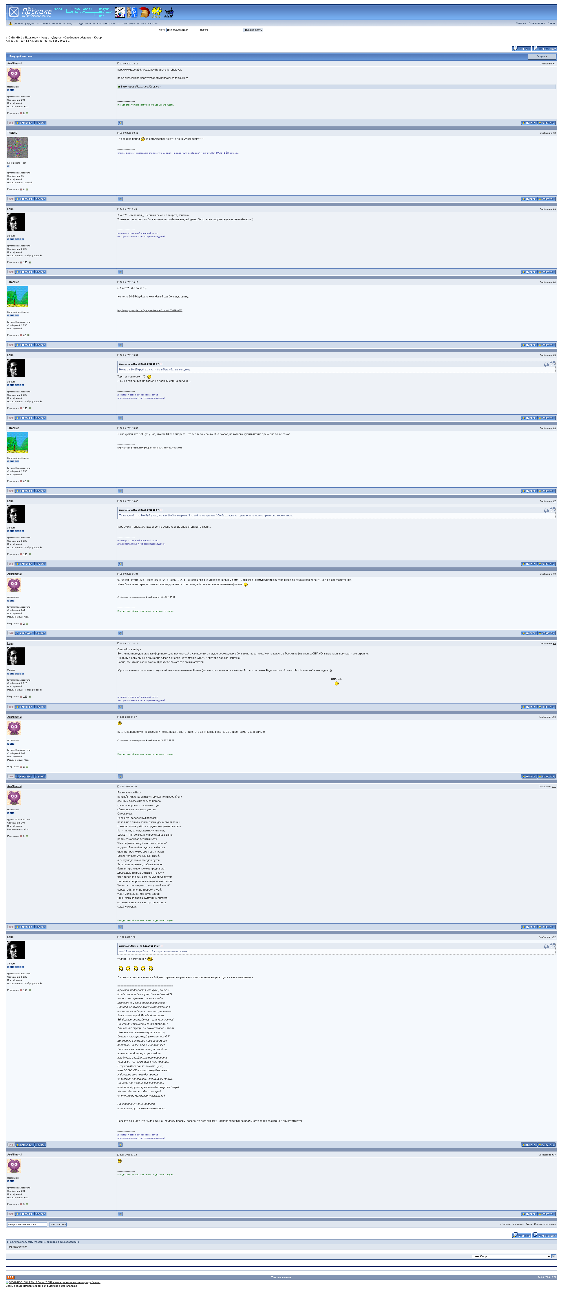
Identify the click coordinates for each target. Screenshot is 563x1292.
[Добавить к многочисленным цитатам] (529, 122)
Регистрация (537, 23)
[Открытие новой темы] (544, 48)
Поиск (552, 23)
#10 (554, 717)
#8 (554, 574)
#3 (554, 209)
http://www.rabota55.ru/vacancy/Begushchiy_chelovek (149, 69)
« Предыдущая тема (511, 1224)
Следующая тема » (545, 1224)
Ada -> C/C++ (149, 23)
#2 (554, 133)
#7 (554, 501)
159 (25, 262)
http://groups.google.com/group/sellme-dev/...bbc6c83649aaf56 (149, 310)
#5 (554, 355)
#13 (554, 1155)
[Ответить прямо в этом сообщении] (546, 122)
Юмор (528, 1224)
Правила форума (24, 23)
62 (24, 335)
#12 (554, 937)
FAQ (69, 23)
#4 (554, 282)
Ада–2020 (85, 23)
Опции (541, 56)
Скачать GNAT (106, 23)
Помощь (521, 23)
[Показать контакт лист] (24, 122)
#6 (554, 428)
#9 (554, 643)
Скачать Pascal (51, 23)
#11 (554, 786)
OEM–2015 (128, 23)
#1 (554, 63)
